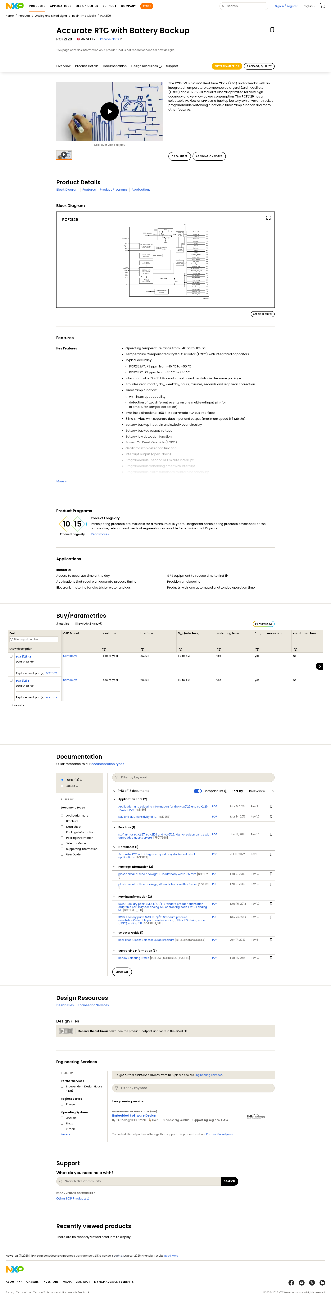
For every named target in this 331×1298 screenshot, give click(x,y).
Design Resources (144, 66)
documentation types (107, 764)
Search (229, 1181)
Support (172, 66)
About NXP (14, 1282)
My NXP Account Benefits (114, 1282)
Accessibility (58, 1292)
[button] (309, 6)
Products (24, 16)
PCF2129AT (23, 656)
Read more (99, 534)
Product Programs (114, 189)
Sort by (237, 791)
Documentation (115, 66)
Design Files (65, 1005)
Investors (51, 1282)
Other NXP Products (71, 1198)
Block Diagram (67, 189)
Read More (171, 1256)
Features (89, 189)
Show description (20, 649)
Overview (63, 66)
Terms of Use (23, 1292)
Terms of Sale (41, 1292)
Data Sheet (22, 661)
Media (67, 1282)
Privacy (10, 1292)
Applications (141, 189)
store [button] (147, 6)
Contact (83, 1282)
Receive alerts (109, 39)
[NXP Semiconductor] (15, 6)
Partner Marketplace (220, 1134)
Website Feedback (78, 1292)
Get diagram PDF (262, 314)
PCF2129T (22, 681)
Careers (32, 1282)
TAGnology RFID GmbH (131, 1120)
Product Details (86, 66)
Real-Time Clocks (84, 16)
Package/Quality (259, 66)
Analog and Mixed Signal (51, 16)
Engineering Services (93, 1005)
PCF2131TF (51, 673)
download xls (263, 623)
